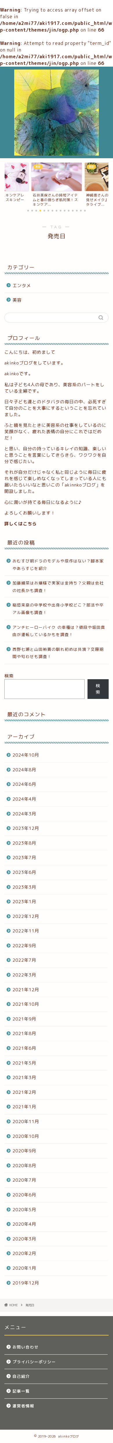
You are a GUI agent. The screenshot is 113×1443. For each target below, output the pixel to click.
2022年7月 (24, 960)
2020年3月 (24, 1239)
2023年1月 (24, 902)
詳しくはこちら (20, 524)
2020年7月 (24, 1180)
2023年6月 (24, 872)
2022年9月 (24, 946)
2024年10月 (25, 755)
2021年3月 (24, 1077)
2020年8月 (24, 1166)
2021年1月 (24, 1107)
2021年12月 (25, 990)
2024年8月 (24, 770)
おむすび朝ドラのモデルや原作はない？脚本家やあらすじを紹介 (58, 564)
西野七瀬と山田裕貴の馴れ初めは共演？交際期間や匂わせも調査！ (58, 652)
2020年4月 (24, 1224)
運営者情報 (23, 1406)
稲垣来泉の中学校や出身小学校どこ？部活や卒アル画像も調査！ (58, 608)
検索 (9, 676)
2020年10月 (25, 1136)
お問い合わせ (25, 1347)
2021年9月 (24, 1019)
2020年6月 (24, 1195)
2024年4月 (24, 799)
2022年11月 (25, 931)
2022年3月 (24, 975)
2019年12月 (25, 1283)
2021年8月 (24, 1033)
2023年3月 (24, 887)
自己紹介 (21, 1376)
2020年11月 (25, 1121)
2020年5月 (24, 1210)
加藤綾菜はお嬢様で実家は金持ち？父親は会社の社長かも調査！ (58, 586)
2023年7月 (24, 857)
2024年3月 (24, 814)
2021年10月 (25, 1004)
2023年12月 (25, 828)
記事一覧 (21, 1391)
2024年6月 (24, 784)
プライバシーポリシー (34, 1361)
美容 (17, 300)
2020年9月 (24, 1151)
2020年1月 (24, 1268)
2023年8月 (24, 843)
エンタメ (21, 286)
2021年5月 (24, 1063)
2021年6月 (24, 1048)
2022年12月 (25, 916)
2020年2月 (24, 1253)
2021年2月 (24, 1092)
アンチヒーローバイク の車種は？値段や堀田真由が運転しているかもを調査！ (58, 630)
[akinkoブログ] (56, 153)
